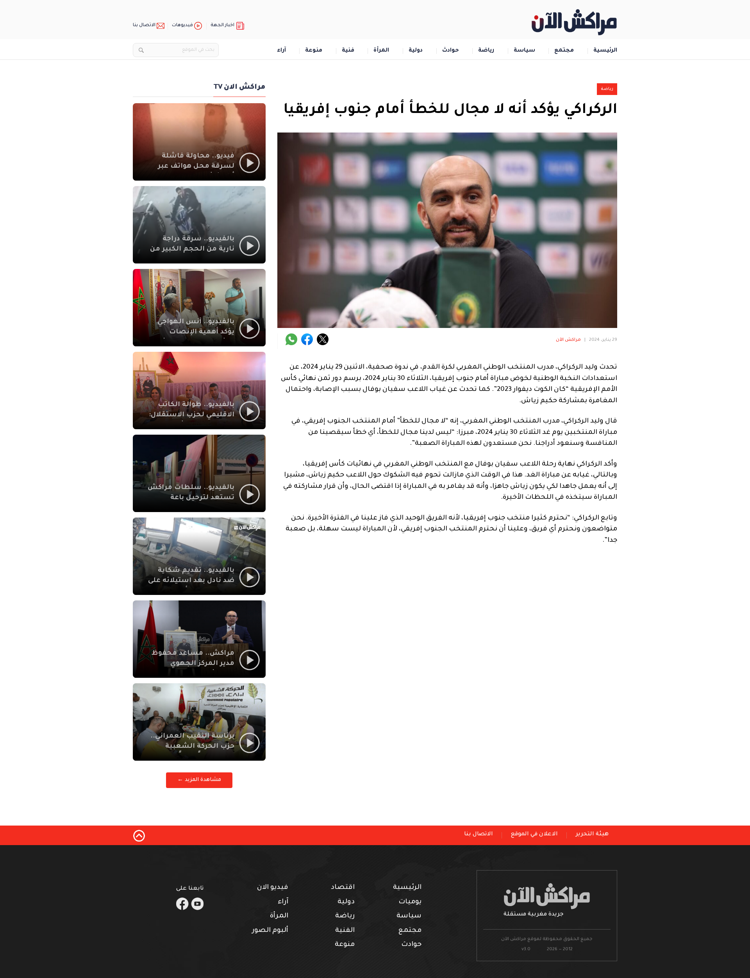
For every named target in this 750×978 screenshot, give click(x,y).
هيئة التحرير (592, 834)
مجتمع (564, 51)
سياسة (524, 51)
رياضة (486, 51)
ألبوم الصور (270, 931)
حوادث (450, 51)
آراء (281, 51)
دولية (416, 51)
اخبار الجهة (222, 25)
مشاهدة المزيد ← (199, 780)
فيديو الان (272, 888)
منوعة (313, 51)
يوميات (409, 902)
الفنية (345, 931)
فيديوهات (182, 25)
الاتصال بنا (144, 25)
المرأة (381, 51)
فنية (348, 51)
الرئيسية (605, 51)
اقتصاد (343, 888)
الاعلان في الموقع (534, 834)
